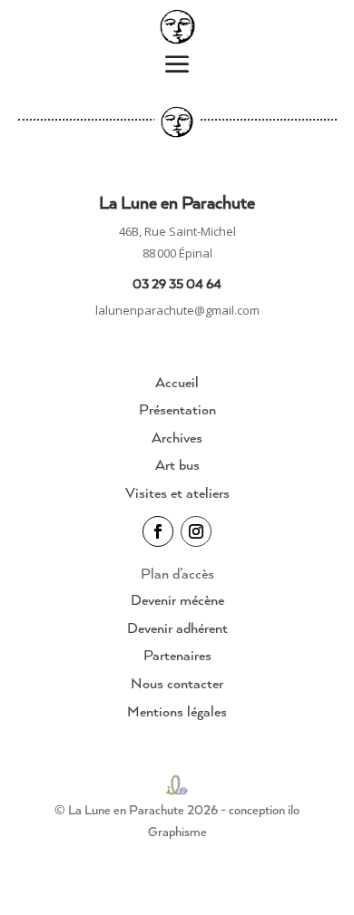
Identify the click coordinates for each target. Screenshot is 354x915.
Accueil (177, 382)
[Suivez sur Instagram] (196, 531)
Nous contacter (177, 683)
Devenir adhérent (177, 628)
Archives (177, 437)
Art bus (177, 464)
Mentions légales (177, 711)
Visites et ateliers (177, 492)
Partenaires (177, 655)
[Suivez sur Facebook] (158, 531)
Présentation (177, 409)
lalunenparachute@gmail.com (177, 310)
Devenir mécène (177, 599)
